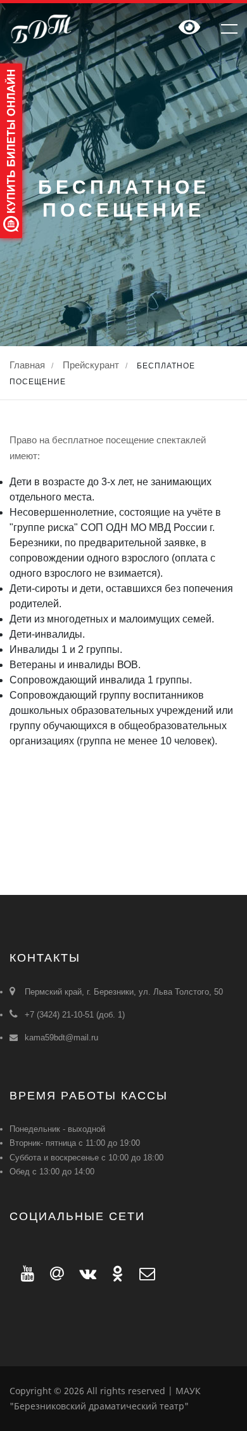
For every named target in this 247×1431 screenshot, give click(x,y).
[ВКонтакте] (84, 1273)
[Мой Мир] (53, 1273)
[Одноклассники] (114, 1273)
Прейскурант (91, 364)
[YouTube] (24, 1273)
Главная (27, 364)
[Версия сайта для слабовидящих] (189, 28)
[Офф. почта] (141, 1273)
